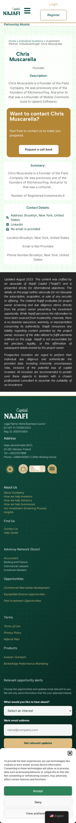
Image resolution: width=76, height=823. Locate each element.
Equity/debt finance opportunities (24, 594)
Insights (9, 512)
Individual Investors (31, 41)
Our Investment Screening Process (25, 508)
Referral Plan (12, 639)
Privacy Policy (12, 632)
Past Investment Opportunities (22, 600)
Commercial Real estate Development (27, 587)
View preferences (38, 813)
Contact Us (11, 528)
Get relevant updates (38, 743)
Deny (38, 802)
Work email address (16, 720)
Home (12, 41)
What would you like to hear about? (26, 701)
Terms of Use (12, 626)
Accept (38, 791)
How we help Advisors (18, 500)
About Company (14, 492)
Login (53, 4)
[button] (70, 753)
